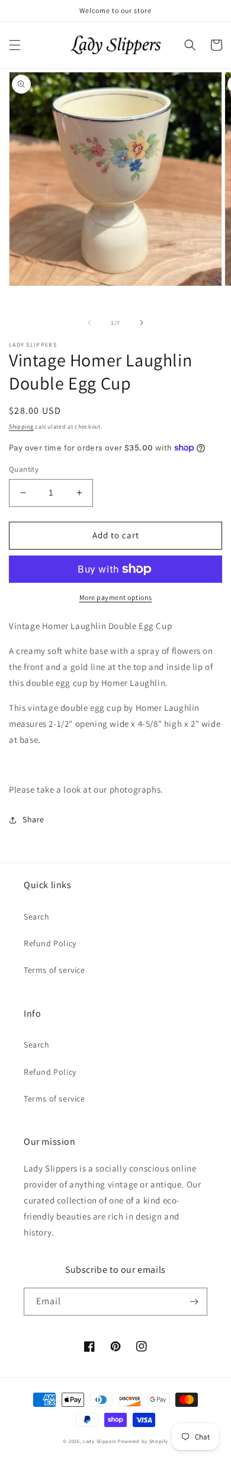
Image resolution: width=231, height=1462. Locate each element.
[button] (15, 45)
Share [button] (33, 819)
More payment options (115, 597)
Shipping (21, 426)
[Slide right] (142, 322)
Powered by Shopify (143, 1441)
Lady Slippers (99, 1441)
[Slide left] (89, 322)
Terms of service (54, 970)
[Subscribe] (194, 1302)
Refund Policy (50, 943)
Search (37, 916)
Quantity (23, 469)
